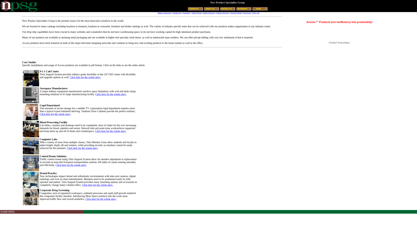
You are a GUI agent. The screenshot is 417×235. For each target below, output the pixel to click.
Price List (255, 13)
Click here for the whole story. (85, 77)
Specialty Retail (236, 13)
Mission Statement (165, 13)
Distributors (177, 13)
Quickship (186, 13)
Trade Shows (196, 13)
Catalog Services (222, 13)
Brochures (247, 13)
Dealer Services (209, 13)
